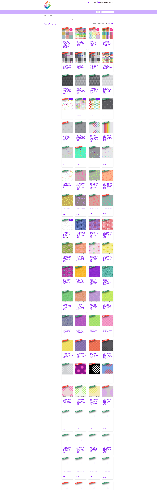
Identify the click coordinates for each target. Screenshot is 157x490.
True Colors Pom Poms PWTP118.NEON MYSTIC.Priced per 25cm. (107, 401)
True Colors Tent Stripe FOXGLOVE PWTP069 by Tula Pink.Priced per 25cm (94, 449)
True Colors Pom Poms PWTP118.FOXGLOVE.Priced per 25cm (82, 378)
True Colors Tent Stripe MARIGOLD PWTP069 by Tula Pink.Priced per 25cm (80, 473)
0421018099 (93, 2)
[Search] (112, 12)
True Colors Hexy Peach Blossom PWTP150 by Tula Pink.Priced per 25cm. (80, 258)
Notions (77, 12)
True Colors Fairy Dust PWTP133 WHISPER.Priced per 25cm (107, 162)
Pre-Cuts (55, 12)
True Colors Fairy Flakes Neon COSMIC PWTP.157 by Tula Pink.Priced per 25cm (80, 186)
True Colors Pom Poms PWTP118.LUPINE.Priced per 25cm (108, 378)
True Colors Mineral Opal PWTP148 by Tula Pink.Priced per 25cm (93, 306)
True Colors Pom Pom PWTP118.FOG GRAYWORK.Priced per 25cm (67, 378)
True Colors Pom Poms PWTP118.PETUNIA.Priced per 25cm (95, 426)
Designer (70, 12)
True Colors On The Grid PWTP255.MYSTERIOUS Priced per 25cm (81, 355)
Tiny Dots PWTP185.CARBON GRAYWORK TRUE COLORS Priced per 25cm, (107, 113)
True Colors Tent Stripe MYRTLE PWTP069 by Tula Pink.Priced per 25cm (94, 473)
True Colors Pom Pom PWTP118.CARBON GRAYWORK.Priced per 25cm (107, 355)
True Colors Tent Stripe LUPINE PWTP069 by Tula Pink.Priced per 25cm (67, 473)
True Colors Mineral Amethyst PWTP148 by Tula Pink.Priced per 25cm (93, 282)
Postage (84, 12)
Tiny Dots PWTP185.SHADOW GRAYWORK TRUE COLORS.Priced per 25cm (80, 137)
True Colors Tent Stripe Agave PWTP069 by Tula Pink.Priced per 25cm (67, 449)
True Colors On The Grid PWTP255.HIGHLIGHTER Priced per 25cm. (68, 355)
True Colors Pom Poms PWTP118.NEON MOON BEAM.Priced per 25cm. (94, 402)
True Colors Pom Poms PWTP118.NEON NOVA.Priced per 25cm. (67, 426)
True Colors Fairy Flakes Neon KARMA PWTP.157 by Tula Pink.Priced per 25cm (94, 186)
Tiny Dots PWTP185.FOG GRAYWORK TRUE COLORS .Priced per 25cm (66, 137)
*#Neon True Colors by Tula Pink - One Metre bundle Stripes (107, 43)
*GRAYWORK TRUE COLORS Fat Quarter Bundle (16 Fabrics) (67, 67)
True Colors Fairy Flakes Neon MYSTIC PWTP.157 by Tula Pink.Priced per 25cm (80, 211)
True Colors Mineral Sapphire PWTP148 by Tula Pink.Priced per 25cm (67, 330)
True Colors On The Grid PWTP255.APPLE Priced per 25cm (93, 330)
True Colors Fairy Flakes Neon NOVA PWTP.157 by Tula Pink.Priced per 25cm (94, 210)
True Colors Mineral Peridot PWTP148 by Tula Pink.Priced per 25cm (107, 306)
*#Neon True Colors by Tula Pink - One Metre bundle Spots (94, 43)
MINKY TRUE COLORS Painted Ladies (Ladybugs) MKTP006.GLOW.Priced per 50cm (95, 113)
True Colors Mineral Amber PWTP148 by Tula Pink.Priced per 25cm (80, 281)
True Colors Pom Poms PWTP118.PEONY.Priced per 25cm (81, 426)
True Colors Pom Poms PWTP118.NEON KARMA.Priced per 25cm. (80, 401)
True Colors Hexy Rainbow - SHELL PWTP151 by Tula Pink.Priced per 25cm (94, 258)
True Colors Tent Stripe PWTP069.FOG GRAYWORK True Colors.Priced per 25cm (107, 474)
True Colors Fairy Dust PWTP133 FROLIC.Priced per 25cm (80, 162)
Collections (62, 12)
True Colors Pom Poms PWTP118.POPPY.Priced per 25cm (108, 426)
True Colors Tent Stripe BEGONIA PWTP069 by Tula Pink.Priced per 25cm (80, 449)
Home (46, 12)
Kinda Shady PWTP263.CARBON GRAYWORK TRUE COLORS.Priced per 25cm (67, 90)
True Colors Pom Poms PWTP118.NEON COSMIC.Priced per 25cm (67, 401)
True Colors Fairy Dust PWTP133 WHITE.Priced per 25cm (67, 185)
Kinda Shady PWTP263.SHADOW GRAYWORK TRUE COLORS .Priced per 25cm (94, 90)
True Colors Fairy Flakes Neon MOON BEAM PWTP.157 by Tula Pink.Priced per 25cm (67, 211)
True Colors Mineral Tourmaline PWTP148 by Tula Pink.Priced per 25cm (80, 331)
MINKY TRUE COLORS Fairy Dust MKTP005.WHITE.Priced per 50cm (68, 113)
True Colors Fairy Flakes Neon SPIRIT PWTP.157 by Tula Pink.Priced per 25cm (107, 210)
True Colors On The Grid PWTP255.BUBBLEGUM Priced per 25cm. (108, 330)
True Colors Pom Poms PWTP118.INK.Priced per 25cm (94, 378)
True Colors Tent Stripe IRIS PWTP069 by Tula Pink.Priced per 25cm (107, 449)
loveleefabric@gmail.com (106, 2)
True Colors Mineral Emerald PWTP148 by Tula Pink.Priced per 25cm (67, 306)
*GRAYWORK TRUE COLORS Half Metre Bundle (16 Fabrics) (80, 67)
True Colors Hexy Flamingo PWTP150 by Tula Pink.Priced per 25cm (107, 234)
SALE (50, 12)
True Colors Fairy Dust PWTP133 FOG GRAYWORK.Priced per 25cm (67, 162)
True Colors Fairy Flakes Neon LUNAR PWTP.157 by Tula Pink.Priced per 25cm (107, 185)
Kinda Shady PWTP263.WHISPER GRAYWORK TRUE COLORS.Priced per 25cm (107, 90)
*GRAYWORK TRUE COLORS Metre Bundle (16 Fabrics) (94, 67)
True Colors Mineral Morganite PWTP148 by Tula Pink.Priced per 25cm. (80, 307)
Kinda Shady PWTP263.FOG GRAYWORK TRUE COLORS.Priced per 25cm (80, 90)
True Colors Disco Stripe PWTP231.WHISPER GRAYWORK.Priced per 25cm (107, 137)
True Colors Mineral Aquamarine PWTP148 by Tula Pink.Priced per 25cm (107, 282)
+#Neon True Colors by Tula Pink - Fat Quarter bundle (107, 67)
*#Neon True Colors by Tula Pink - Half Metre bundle (80, 43)
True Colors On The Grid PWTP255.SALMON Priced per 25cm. (94, 355)
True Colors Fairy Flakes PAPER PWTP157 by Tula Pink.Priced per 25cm (67, 234)
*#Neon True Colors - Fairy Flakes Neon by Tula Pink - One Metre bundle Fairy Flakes (66, 44)
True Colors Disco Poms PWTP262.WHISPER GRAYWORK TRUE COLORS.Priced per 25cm (94, 138)
